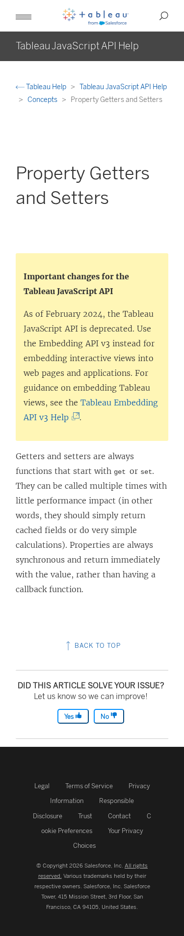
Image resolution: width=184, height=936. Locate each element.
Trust (85, 816)
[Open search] (163, 15)
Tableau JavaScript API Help (123, 87)
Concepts (43, 100)
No (105, 716)
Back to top (97, 645)
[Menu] (23, 16)
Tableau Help (46, 87)
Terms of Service (89, 786)
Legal (42, 786)
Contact (119, 816)
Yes (69, 716)
